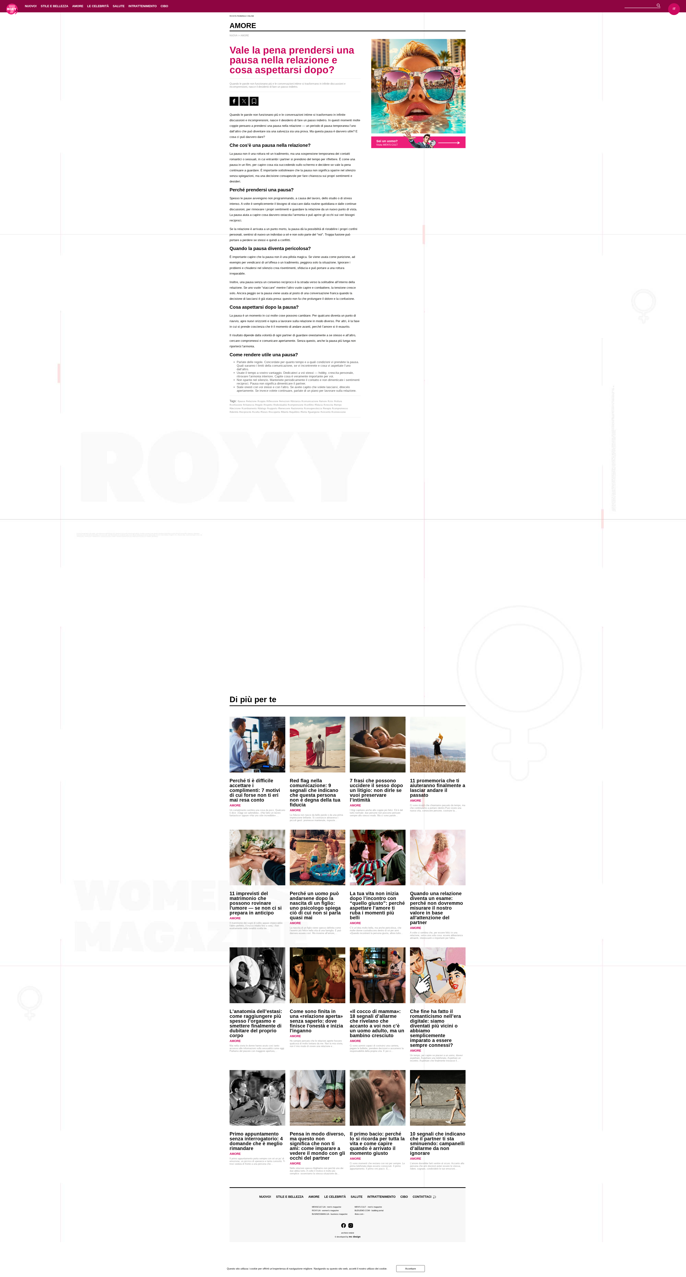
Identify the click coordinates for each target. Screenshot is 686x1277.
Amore (77, 6)
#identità (234, 412)
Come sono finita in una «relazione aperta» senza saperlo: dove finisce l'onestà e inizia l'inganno (316, 1021)
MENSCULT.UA (326, 1207)
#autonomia (297, 408)
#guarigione (314, 412)
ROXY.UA (325, 1210)
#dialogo (262, 408)
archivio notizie (347, 1233)
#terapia (327, 408)
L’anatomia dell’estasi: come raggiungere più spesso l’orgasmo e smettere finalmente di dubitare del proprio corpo (256, 1023)
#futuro (264, 412)
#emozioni (284, 401)
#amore (323, 401)
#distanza (295, 401)
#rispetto (268, 404)
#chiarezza (248, 404)
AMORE (235, 805)
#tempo (338, 404)
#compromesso (340, 408)
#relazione (251, 401)
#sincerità (325, 412)
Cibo (164, 6)
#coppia (261, 401)
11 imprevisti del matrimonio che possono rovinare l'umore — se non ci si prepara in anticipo (256, 903)
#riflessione (272, 401)
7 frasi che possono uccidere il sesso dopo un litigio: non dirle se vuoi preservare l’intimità (376, 790)
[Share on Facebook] (234, 101)
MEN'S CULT (368, 1207)
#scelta (256, 412)
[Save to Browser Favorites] (254, 101)
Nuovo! (31, 6)
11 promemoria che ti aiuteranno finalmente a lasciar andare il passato (437, 788)
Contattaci (422, 1196)
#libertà (284, 412)
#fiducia (319, 404)
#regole (259, 404)
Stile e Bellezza (54, 6)
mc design (355, 1236)
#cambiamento (249, 408)
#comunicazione (309, 401)
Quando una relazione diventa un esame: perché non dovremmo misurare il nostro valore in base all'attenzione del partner (436, 908)
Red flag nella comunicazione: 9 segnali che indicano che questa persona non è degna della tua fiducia (315, 793)
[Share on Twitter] (244, 101)
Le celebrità (98, 6)
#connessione (338, 412)
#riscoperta (274, 412)
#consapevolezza (313, 408)
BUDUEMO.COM (369, 1210)
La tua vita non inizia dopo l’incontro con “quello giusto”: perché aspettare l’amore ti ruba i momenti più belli (377, 905)
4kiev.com (360, 1214)
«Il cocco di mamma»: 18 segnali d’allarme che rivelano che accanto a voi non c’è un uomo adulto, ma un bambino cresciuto (377, 1023)
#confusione (236, 404)
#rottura (338, 401)
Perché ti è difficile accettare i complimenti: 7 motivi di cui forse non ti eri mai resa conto (255, 790)
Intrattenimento (142, 6)
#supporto (272, 408)
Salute (119, 6)
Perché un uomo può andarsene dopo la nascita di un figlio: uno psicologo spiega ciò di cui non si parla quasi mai (315, 905)
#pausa (241, 401)
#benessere (284, 408)
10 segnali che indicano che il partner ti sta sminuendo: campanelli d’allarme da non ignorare (437, 1143)
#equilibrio (294, 412)
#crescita (328, 404)
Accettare (410, 1268)
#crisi (330, 401)
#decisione (235, 408)
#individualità (280, 404)
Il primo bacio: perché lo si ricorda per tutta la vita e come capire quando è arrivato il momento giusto (377, 1143)
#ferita (303, 412)
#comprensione (295, 404)
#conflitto (309, 404)
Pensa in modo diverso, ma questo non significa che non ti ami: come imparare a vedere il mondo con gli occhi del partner (317, 1146)
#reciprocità (245, 412)
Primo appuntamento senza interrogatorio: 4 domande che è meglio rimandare (256, 1141)
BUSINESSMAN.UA (329, 1214)
